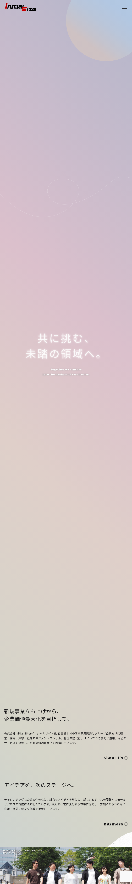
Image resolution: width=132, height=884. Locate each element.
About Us (113, 758)
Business (113, 824)
